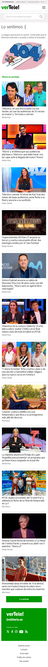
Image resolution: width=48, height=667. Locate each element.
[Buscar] (41, 16)
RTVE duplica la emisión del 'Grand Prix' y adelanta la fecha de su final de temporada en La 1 (23, 500)
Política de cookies (24, 657)
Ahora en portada (10, 77)
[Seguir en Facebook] (12, 631)
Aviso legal (24, 653)
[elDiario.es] (14, 619)
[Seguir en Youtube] (21, 631)
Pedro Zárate (7, 203)
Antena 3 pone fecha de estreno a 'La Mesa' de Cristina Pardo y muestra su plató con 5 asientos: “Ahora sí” (24, 543)
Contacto (24, 649)
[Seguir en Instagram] (16, 631)
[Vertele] (15, 614)
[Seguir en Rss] (26, 631)
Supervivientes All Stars (34, 2)
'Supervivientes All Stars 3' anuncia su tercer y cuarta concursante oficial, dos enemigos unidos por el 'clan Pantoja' (21, 240)
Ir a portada (24, 599)
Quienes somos (24, 646)
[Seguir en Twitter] (7, 631)
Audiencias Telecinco (21, 2)
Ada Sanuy (6, 421)
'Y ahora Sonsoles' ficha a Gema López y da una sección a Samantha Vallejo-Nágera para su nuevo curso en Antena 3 (23, 371)
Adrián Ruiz (6, 117)
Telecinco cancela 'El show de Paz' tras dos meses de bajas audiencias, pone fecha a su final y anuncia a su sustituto (23, 197)
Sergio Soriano (7, 246)
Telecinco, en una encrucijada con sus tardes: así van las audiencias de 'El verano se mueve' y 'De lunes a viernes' (23, 111)
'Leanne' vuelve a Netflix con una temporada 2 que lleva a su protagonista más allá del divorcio (22, 414)
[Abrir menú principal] (43, 7)
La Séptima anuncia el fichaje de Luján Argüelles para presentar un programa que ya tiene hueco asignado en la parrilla (23, 457)
